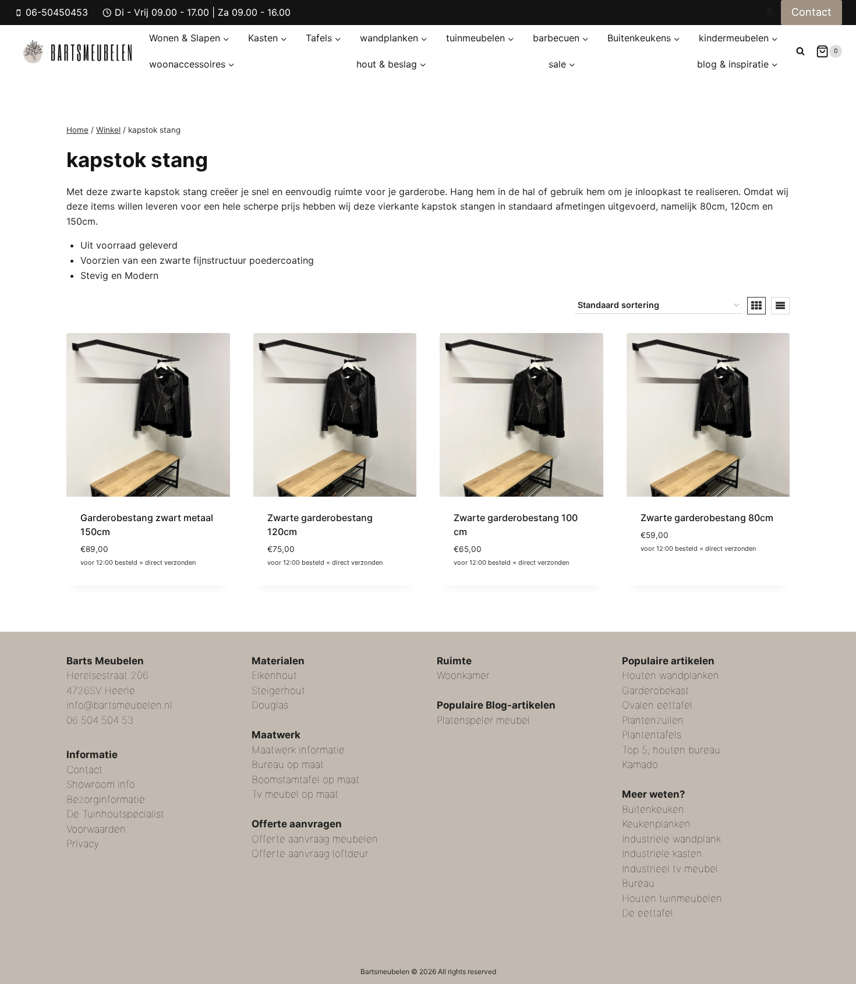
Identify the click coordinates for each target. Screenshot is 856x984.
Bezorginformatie (105, 799)
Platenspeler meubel (483, 720)
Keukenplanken (656, 824)
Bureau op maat (288, 764)
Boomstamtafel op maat (305, 779)
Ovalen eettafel (657, 705)
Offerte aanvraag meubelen (315, 839)
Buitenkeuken (653, 809)
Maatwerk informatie (298, 750)
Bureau (638, 883)
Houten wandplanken (670, 675)
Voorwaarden (96, 829)
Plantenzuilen (653, 720)
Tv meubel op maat (295, 794)
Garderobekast (655, 690)
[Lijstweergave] (780, 305)
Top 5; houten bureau (671, 750)
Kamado (640, 764)
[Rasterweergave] (756, 305)
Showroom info (100, 784)
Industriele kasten (662, 853)
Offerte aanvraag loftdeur (310, 853)
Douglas (270, 705)
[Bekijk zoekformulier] (800, 51)
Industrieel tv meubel (670, 869)
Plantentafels (651, 735)
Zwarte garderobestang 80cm (707, 517)
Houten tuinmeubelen (672, 898)
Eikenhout (274, 675)
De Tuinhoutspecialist (115, 814)
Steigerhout (278, 690)
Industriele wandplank (671, 839)
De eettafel (647, 913)
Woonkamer (463, 675)
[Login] (769, 12)
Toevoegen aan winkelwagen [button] (707, 567)
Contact (811, 12)
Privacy (82, 844)
